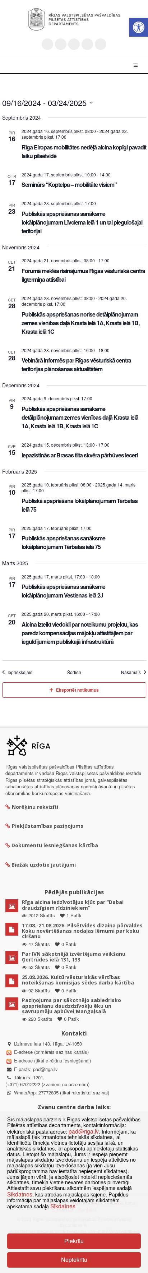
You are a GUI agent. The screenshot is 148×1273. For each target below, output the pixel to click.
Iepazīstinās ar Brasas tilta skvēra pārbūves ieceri (80, 455)
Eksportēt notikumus (77, 690)
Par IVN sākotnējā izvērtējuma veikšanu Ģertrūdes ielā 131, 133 (73, 956)
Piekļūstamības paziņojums (47, 825)
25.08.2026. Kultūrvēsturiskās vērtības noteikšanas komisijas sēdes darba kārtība (78, 980)
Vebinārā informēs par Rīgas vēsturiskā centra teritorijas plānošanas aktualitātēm (76, 364)
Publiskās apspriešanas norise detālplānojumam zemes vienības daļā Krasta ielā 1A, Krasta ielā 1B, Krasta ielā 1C (80, 323)
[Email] (100, 44)
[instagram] (87, 44)
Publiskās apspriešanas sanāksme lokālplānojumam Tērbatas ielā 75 (63, 542)
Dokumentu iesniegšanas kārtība (54, 845)
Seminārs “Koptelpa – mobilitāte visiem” (69, 184)
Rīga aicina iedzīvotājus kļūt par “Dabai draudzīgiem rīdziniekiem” (73, 905)
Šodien (74, 672)
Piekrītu (74, 1241)
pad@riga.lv (45, 1069)
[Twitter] (47, 44)
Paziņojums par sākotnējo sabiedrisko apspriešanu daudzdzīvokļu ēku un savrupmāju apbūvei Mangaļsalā (71, 1006)
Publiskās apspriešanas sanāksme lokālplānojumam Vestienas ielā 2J (63, 590)
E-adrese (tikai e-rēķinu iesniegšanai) (52, 1060)
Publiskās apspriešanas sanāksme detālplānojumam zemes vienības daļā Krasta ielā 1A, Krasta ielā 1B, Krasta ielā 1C (80, 417)
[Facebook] (60, 44)
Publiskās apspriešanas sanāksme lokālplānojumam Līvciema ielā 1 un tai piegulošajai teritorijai (82, 222)
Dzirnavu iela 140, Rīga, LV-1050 (48, 1043)
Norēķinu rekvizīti (35, 806)
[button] (138, 27)
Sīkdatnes (19, 1194)
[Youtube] (74, 44)
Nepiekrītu (74, 1259)
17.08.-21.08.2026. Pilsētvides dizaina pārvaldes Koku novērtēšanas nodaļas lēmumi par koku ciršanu (82, 931)
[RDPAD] (74, 19)
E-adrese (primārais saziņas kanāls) (51, 1051)
